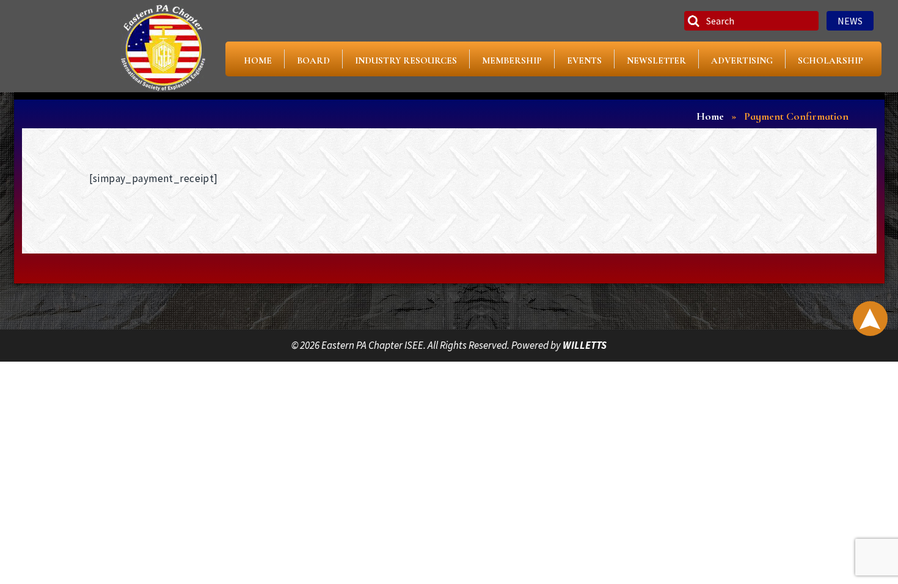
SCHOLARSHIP (830, 60)
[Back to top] (870, 318)
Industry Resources (406, 60)
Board (313, 60)
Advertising (742, 60)
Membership (512, 60)
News (850, 21)
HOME (258, 60)
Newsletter (656, 60)
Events (584, 60)
